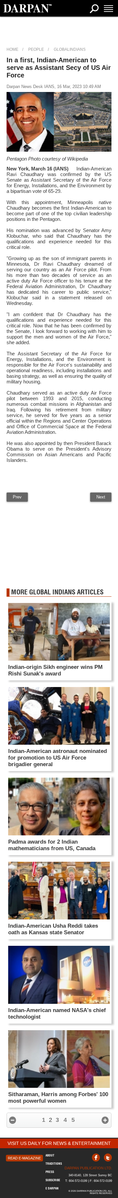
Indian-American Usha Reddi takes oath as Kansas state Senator (53, 929)
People (36, 49)
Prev (17, 496)
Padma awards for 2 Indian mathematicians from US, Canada (51, 845)
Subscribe (53, 1180)
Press (50, 1172)
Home (12, 49)
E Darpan (52, 1188)
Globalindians (70, 49)
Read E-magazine (24, 1158)
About (50, 1155)
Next (100, 496)
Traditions (54, 1163)
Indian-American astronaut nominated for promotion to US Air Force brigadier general (57, 757)
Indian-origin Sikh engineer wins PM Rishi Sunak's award (55, 670)
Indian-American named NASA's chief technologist (57, 1013)
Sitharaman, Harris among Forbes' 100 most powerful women (58, 1097)
